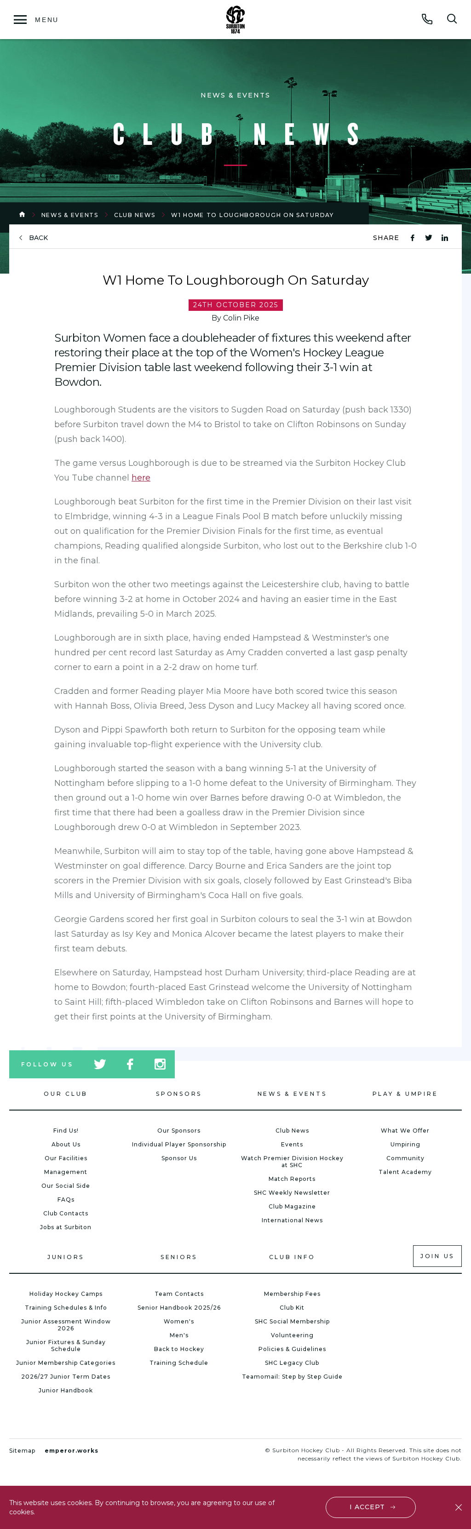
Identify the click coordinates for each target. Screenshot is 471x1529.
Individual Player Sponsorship (179, 1144)
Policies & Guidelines (292, 1349)
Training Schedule (178, 1362)
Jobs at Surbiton (66, 1227)
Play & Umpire (405, 1093)
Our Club (66, 1093)
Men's (179, 1335)
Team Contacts (179, 1293)
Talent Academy (405, 1171)
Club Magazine (292, 1206)
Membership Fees (292, 1293)
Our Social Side (65, 1185)
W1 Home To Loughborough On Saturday (252, 215)
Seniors (179, 1257)
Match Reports (292, 1178)
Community (405, 1158)
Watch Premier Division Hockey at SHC (292, 1161)
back (38, 238)
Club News (134, 215)
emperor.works (71, 1450)
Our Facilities (66, 1158)
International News (292, 1220)
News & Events (69, 215)
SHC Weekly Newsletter (292, 1192)
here (141, 478)
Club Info (292, 1257)
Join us (437, 1256)
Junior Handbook (66, 1390)
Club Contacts (65, 1213)
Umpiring (405, 1144)
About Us (66, 1144)
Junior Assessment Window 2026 (66, 1325)
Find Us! (66, 1130)
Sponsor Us (179, 1158)
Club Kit (292, 1307)
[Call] (427, 18)
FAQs (66, 1199)
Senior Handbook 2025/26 (179, 1307)
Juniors (65, 1257)
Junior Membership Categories (65, 1362)
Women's (179, 1321)
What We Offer (405, 1130)
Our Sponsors (179, 1130)
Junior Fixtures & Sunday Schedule (66, 1345)
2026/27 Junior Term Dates (65, 1376)
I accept (367, 1507)
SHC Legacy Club (292, 1362)
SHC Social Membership (292, 1321)
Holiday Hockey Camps (66, 1293)
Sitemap (22, 1450)
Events (292, 1144)
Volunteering (292, 1335)
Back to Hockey (179, 1349)
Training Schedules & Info (66, 1307)
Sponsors (179, 1093)
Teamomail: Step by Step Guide (292, 1376)
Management (65, 1171)
